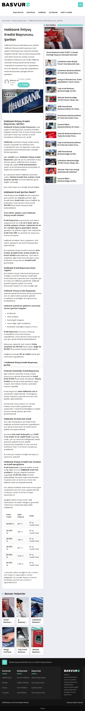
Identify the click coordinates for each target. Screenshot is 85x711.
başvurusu (31, 291)
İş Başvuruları (37, 687)
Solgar (42, 708)
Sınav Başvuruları (38, 692)
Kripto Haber (66, 12)
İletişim (5, 682)
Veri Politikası (22, 687)
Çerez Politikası (23, 677)
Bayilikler (31, 12)
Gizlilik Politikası (23, 682)
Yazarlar (5, 692)
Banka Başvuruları (39, 677)
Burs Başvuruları (38, 682)
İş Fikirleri (53, 12)
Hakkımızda (6, 677)
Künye (4, 687)
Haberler (42, 12)
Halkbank (25, 470)
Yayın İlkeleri (22, 692)
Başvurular (18, 12)
